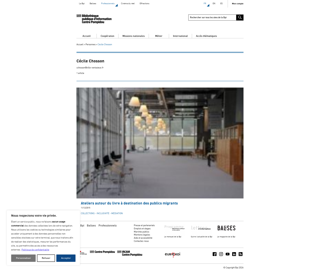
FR (205, 4)
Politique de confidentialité (35, 250)
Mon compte (238, 4)
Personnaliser (23, 258)
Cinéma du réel (128, 4)
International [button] (180, 36)
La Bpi (82, 4)
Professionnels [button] (107, 225)
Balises (93, 4)
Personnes (91, 45)
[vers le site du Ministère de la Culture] (83, 257)
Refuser (46, 258)
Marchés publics (141, 232)
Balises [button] (91, 225)
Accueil (86, 36)
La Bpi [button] (80, 225)
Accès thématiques (206, 36)
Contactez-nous (141, 241)
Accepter (66, 258)
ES (221, 4)
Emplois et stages (142, 229)
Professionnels (107, 4)
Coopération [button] (107, 36)
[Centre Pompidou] (102, 253)
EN (214, 4)
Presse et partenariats (144, 225)
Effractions (144, 4)
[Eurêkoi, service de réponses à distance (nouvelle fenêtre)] (172, 258)
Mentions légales (142, 235)
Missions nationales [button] (133, 36)
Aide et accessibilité (143, 238)
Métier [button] (158, 36)
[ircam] (129, 255)
